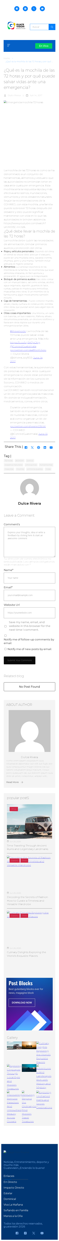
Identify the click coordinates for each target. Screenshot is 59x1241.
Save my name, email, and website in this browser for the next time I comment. (29, 626)
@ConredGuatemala (23, 346)
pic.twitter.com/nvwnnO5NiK (28, 426)
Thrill (24, 860)
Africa (13, 809)
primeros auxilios (34, 469)
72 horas (8, 460)
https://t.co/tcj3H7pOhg (25, 342)
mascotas (9, 469)
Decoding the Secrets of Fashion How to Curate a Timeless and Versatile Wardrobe (27, 901)
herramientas (46, 465)
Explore (14, 860)
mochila (20, 469)
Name (8, 570)
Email (8, 587)
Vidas (48, 469)
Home (7, 58)
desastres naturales (13, 465)
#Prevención (18, 331)
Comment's (12, 524)
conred (30, 460)
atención (20, 460)
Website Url (12, 604)
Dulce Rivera (14, 95)
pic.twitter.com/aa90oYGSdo (28, 350)
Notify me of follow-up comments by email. (29, 641)
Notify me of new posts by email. (30, 649)
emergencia (31, 465)
